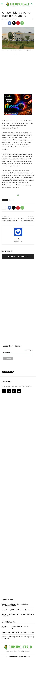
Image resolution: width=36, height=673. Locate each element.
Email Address (7, 352)
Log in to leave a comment (18, 256)
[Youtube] (19, 391)
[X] (14, 23)
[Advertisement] (18, 72)
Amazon (11, 200)
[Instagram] (9, 391)
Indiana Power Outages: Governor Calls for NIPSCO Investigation (15, 605)
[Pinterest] (18, 23)
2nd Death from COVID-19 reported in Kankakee (26, 220)
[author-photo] (18, 236)
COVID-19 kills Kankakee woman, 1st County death (9, 220)
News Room (7, 19)
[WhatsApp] (22, 23)
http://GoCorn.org (18, 241)
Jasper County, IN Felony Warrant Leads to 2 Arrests (18, 610)
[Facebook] (9, 23)
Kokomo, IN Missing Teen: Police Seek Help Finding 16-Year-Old (18, 615)
